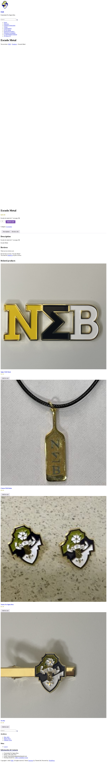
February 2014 (8, 740)
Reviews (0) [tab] (15, 231)
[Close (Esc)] (105, 2)
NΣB (2, 12)
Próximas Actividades (9, 33)
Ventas (6, 27)
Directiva (6, 24)
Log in (6, 746)
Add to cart (10, 221)
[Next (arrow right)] (104, 381)
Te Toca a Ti (7, 36)
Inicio (5, 22)
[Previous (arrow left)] (3, 381)
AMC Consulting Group (21, 757)
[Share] (101, 2)
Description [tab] (6, 231)
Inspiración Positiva (9, 31)
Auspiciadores (8, 28)
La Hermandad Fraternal (10, 34)
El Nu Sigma (7, 30)
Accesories (9, 226)
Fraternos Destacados (9, 25)
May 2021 (6, 737)
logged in (10, 255)
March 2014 (7, 738)
